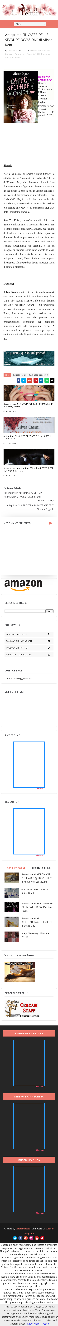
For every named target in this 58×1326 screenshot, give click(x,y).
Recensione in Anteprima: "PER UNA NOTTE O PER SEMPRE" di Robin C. (28, 469)
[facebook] (20, 1238)
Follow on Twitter (17, 648)
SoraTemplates (23, 1228)
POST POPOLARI (17, 868)
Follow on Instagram (19, 641)
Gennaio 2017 (33, 54)
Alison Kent (35, 50)
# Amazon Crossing (38, 374)
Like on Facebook (16, 634)
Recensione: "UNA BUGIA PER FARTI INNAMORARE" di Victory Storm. (28, 405)
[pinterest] (42, 1238)
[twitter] (15, 1238)
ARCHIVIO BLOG (41, 868)
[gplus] (26, 1238)
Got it (46, 1323)
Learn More (33, 1323)
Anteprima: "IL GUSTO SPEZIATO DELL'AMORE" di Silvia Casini (27, 437)
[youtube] (37, 1238)
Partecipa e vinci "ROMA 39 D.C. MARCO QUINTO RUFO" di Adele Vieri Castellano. (36, 878)
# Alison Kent (19, 374)
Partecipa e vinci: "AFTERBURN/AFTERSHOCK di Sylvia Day (37, 922)
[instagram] (31, 1238)
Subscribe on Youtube (19, 655)
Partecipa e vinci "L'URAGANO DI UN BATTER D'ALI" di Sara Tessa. (37, 907)
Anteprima (20, 54)
